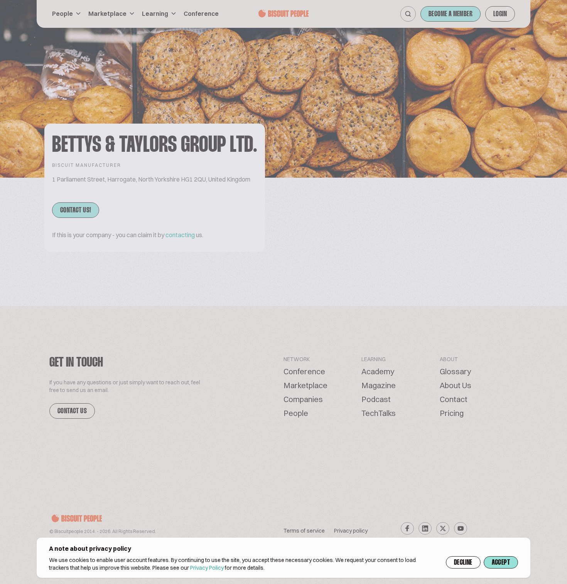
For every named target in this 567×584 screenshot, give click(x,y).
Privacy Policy (207, 567)
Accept (501, 562)
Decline (463, 562)
